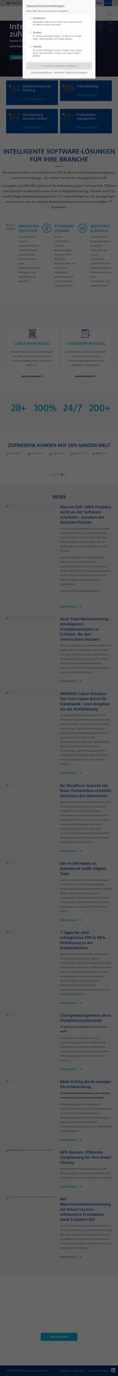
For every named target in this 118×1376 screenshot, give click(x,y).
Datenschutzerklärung (41, 72)
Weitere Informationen (76, 72)
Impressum (59, 72)
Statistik (57, 51)
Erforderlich (57, 21)
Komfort (57, 35)
